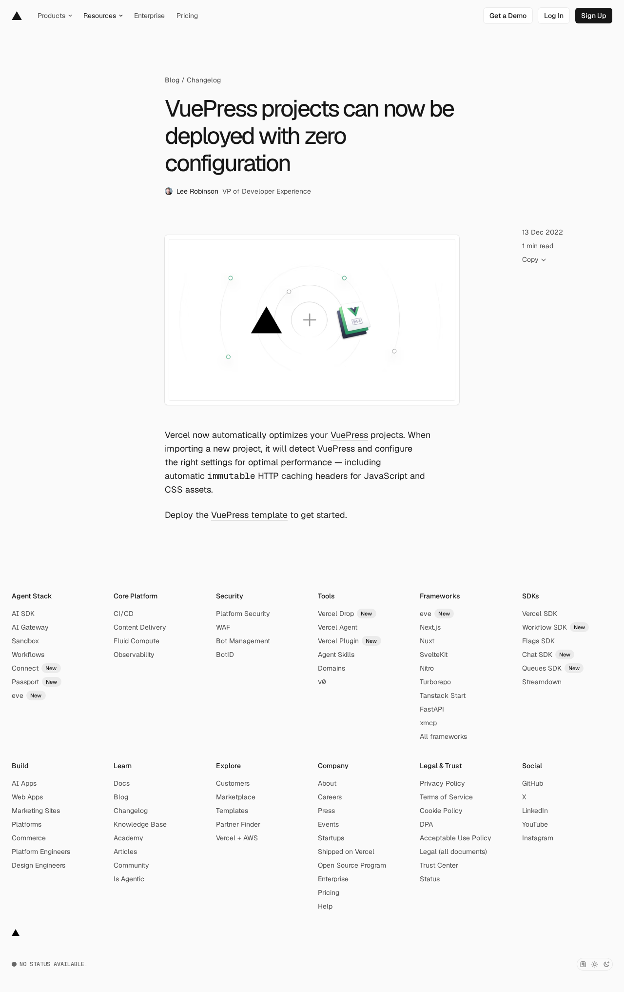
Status (430, 878)
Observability (134, 654)
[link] (508, 15)
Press (326, 810)
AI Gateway (30, 627)
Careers (330, 797)
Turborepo (435, 681)
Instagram (537, 837)
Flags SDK (538, 640)
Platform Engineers (41, 851)
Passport (35, 681)
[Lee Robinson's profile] (169, 191)
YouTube (535, 824)
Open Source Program (352, 865)
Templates (232, 810)
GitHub (532, 783)
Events (328, 824)
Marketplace (235, 797)
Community (131, 865)
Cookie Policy (441, 810)
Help (325, 906)
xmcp (428, 722)
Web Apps (27, 797)
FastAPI (432, 709)
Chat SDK (546, 654)
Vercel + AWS (237, 837)
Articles (125, 851)
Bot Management (243, 640)
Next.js (430, 627)
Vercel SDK (539, 613)
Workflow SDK (553, 627)
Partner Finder (238, 824)
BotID (225, 654)
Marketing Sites (36, 810)
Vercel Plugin (347, 640)
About (327, 783)
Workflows (28, 654)
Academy (128, 837)
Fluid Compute (136, 640)
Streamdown (542, 681)
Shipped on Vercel (346, 851)
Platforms (26, 824)
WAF (223, 627)
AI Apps (24, 783)
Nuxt (427, 640)
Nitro (427, 668)
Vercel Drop (345, 613)
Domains (331, 668)
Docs (122, 783)
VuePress (349, 434)
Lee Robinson (197, 191)
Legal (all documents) (453, 851)
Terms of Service (446, 797)
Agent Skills (336, 654)
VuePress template (249, 514)
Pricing (328, 892)
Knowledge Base (140, 824)
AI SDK (23, 613)
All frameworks (443, 736)
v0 (322, 681)
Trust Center (439, 865)
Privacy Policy (442, 783)
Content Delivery (140, 627)
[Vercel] (17, 15)
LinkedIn (535, 810)
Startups (331, 837)
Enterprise (333, 878)
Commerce (29, 837)
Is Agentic (129, 878)
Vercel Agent (337, 627)
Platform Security (243, 613)
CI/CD (124, 613)
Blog (172, 80)
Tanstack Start (443, 695)
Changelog (204, 80)
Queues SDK (551, 668)
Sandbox (25, 640)
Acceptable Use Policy (455, 837)
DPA (426, 824)
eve (27, 695)
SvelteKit (434, 654)
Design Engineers (38, 865)
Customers (233, 783)
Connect (34, 668)
